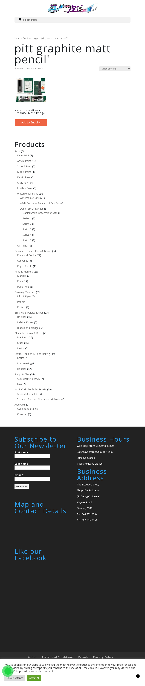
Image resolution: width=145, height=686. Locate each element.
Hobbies (22, 369)
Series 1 (26, 218)
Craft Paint (23, 182)
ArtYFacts (19, 404)
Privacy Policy (103, 657)
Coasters (22, 414)
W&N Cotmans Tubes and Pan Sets (40, 203)
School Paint (24, 166)
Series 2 (26, 223)
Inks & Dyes (24, 296)
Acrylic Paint (24, 161)
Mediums (22, 337)
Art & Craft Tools (27, 393)
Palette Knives (25, 322)
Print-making (24, 363)
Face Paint (23, 155)
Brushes (22, 317)
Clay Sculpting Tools (28, 378)
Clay (19, 384)
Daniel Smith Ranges (32, 208)
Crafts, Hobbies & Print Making (32, 353)
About (32, 657)
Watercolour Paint (27, 193)
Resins (21, 348)
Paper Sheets (24, 266)
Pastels (21, 307)
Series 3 (26, 229)
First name (21, 452)
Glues (20, 343)
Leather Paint (25, 188)
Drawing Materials (24, 292)
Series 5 (26, 240)
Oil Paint (22, 245)
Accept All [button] (34, 677)
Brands (83, 657)
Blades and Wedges (28, 327)
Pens (20, 281)
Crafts (20, 358)
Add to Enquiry (30, 122)
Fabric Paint (24, 177)
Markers (22, 275)
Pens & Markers (23, 271)
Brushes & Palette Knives (29, 312)
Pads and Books (26, 255)
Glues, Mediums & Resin (28, 333)
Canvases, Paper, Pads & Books (32, 251)
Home (17, 38)
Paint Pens (23, 286)
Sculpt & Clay (22, 374)
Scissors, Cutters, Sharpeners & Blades (39, 399)
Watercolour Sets (30, 197)
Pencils (21, 301)
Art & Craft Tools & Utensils (30, 389)
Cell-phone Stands (27, 408)
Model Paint (24, 171)
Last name (21, 463)
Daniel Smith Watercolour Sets (39, 213)
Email (19, 475)
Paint (17, 151)
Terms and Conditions (58, 657)
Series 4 (26, 234)
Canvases (22, 260)
